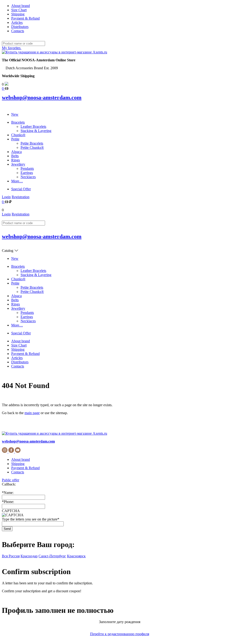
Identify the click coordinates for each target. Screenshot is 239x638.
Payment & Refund (25, 18)
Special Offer (21, 189)
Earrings (27, 173)
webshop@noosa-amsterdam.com (41, 97)
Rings (15, 160)
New (14, 114)
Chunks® (18, 135)
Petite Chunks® (32, 147)
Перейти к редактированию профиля (119, 634)
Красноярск (76, 556)
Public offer (10, 480)
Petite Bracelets (32, 143)
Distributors (19, 27)
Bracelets (18, 122)
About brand (20, 6)
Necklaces (28, 177)
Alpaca (16, 152)
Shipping (18, 14)
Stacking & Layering (36, 131)
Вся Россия (11, 556)
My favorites (11, 48)
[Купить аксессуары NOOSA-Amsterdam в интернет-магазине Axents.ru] (54, 52)
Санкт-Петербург (52, 556)
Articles (17, 22)
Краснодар (29, 556)
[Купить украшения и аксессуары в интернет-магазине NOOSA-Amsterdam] (54, 433)
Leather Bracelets (33, 126)
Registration (20, 197)
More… (17, 181)
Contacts (17, 31)
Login (6, 197)
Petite (15, 139)
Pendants (27, 168)
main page (32, 413)
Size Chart (19, 10)
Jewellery (18, 164)
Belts (15, 156)
